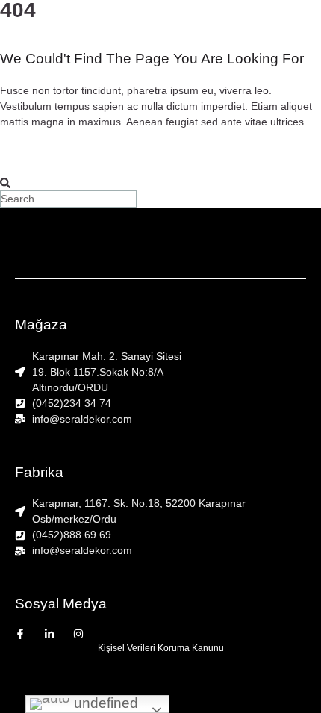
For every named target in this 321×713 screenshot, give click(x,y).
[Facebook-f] (20, 634)
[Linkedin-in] (49, 634)
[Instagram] (78, 634)
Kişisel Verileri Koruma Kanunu (161, 648)
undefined (104, 703)
